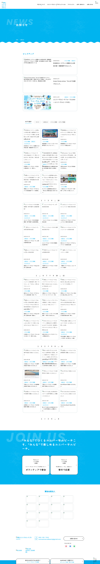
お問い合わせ (90, 4)
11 (62, 346)
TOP (17, 39)
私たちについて (41, 4)
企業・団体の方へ (81, 4)
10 (57, 276)
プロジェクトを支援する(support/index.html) (36, 465)
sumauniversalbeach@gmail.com (48, 539)
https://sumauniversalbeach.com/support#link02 (64, 465)
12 (63, 276)
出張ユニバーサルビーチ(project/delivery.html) (33, 561)
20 (58, 200)
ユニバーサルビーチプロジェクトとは (56, 4)
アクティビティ (71, 4)
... (55, 200)
